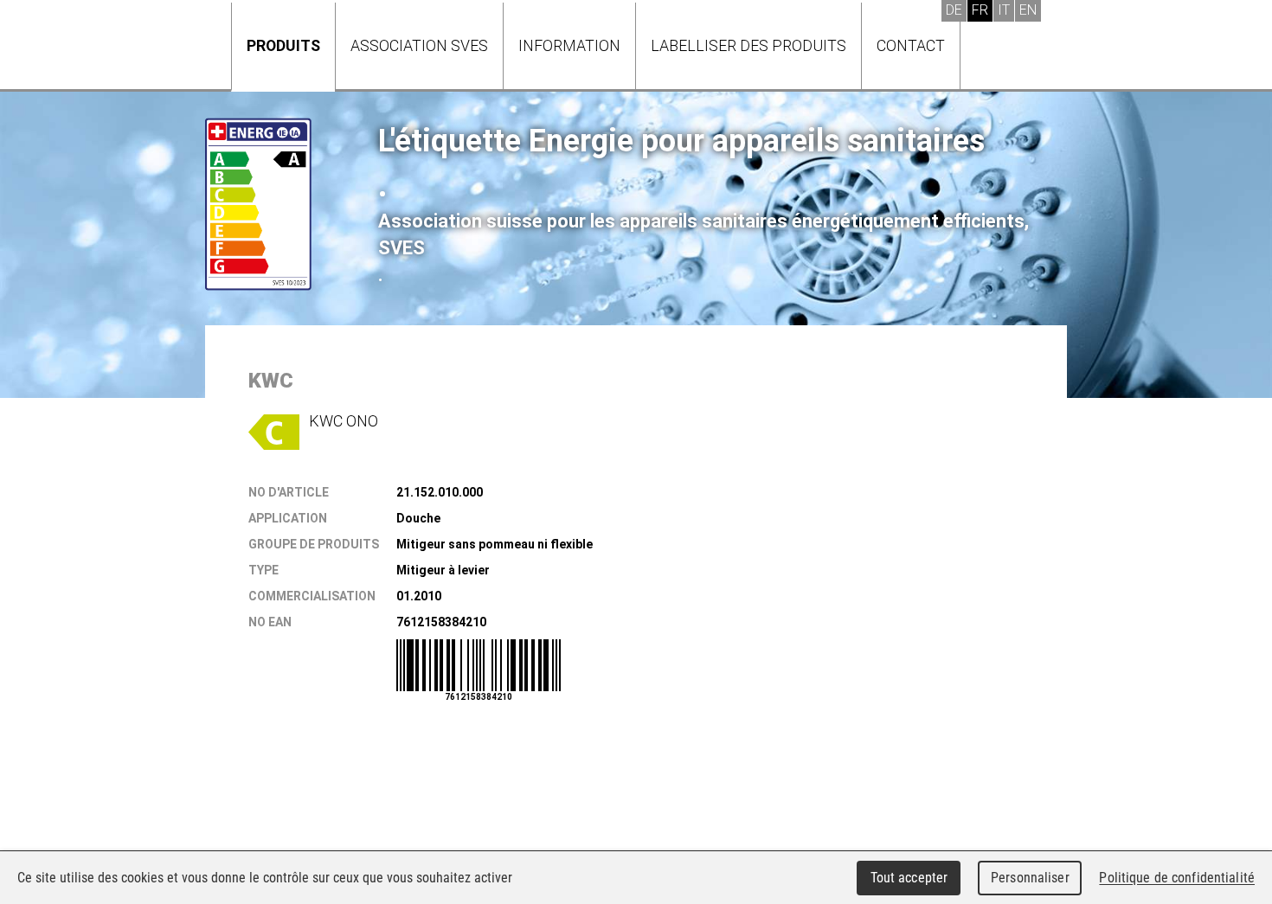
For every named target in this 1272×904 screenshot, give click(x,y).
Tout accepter (909, 877)
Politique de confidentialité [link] (1177, 877)
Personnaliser (1030, 877)
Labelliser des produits (748, 45)
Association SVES (419, 45)
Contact (911, 45)
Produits (283, 45)
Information (569, 45)
